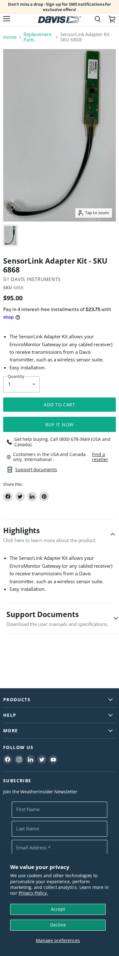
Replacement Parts (37, 37)
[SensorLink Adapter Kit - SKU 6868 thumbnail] (10, 235)
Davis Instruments (36, 279)
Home (10, 37)
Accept (58, 909)
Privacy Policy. (33, 893)
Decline (58, 925)
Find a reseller (100, 457)
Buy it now (59, 425)
